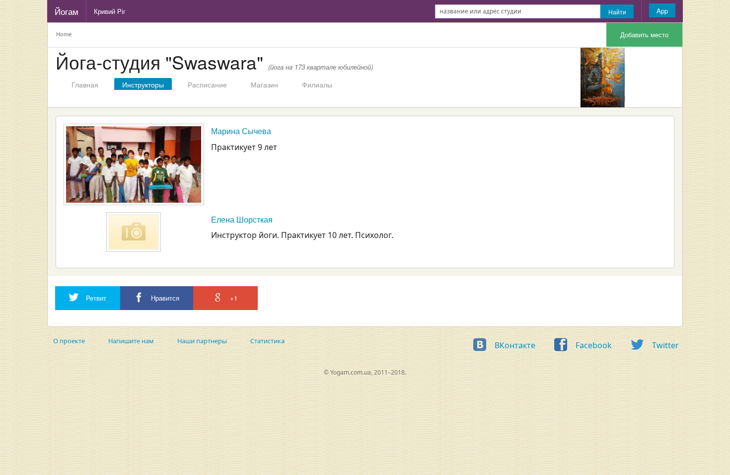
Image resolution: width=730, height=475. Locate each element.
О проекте (69, 340)
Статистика (267, 340)
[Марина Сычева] (134, 164)
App (662, 10)
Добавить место (644, 34)
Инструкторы (143, 84)
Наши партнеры (202, 340)
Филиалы (317, 84)
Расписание (207, 84)
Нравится (164, 298)
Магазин (264, 84)
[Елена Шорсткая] (133, 232)
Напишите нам (131, 340)
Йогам (66, 11)
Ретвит (95, 298)
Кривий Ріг (110, 11)
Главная (85, 84)
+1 (232, 298)
